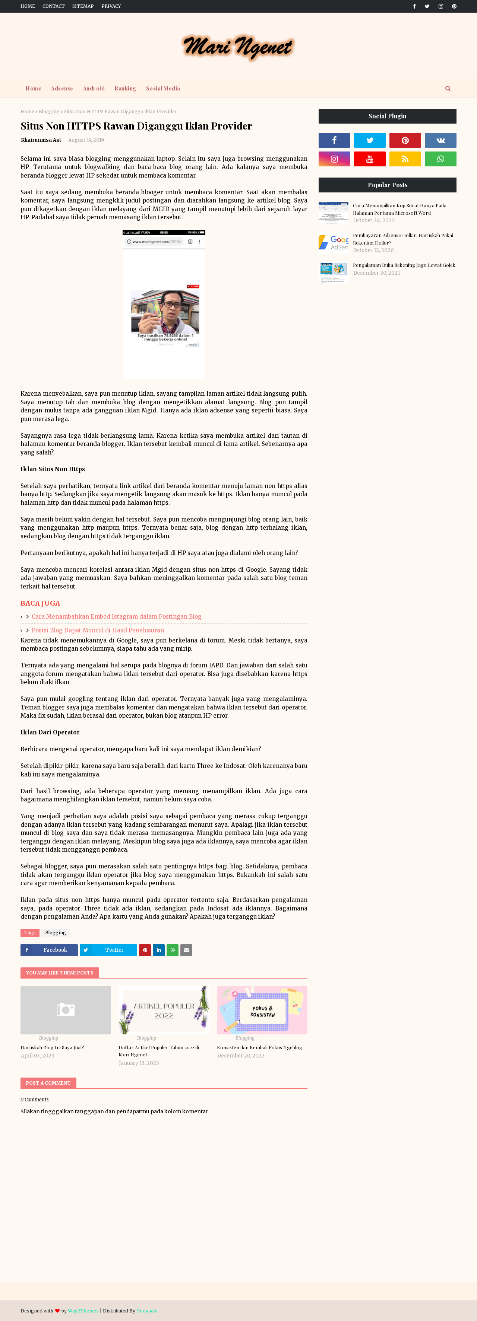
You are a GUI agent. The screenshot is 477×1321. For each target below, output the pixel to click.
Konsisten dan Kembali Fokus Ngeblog (259, 1047)
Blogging (49, 111)
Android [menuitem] (94, 88)
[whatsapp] (441, 158)
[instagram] (441, 6)
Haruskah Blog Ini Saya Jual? (52, 1047)
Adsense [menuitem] (62, 88)
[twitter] (427, 6)
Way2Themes (83, 1311)
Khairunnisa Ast (41, 140)
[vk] (441, 140)
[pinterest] (453, 6)
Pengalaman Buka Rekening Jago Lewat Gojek (404, 265)
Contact (53, 6)
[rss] (405, 158)
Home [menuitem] (33, 88)
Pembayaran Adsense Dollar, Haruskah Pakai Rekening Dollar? (403, 239)
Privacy (111, 6)
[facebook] (414, 6)
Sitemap (83, 6)
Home (27, 6)
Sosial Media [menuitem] (163, 88)
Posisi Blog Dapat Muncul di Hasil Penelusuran (98, 630)
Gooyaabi (147, 1311)
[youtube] (370, 158)
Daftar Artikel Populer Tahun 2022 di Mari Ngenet (159, 1051)
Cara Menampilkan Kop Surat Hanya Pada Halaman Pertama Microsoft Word (399, 209)
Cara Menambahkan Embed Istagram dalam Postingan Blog (117, 616)
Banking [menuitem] (125, 88)
